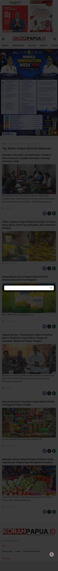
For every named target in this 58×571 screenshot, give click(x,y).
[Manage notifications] (52, 554)
